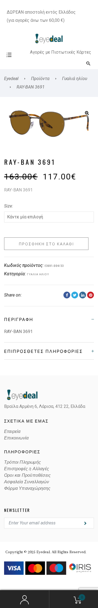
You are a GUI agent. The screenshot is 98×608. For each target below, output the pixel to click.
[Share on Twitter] (74, 295)
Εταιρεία (12, 431)
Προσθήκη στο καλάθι (46, 243)
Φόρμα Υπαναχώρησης (27, 488)
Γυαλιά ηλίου (38, 274)
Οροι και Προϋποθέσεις (27, 475)
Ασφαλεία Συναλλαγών (26, 481)
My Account (24, 599)
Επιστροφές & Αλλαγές (26, 468)
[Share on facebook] (66, 295)
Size (8, 206)
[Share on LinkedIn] (82, 295)
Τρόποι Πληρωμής (22, 462)
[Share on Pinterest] (90, 295)
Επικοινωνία (16, 438)
